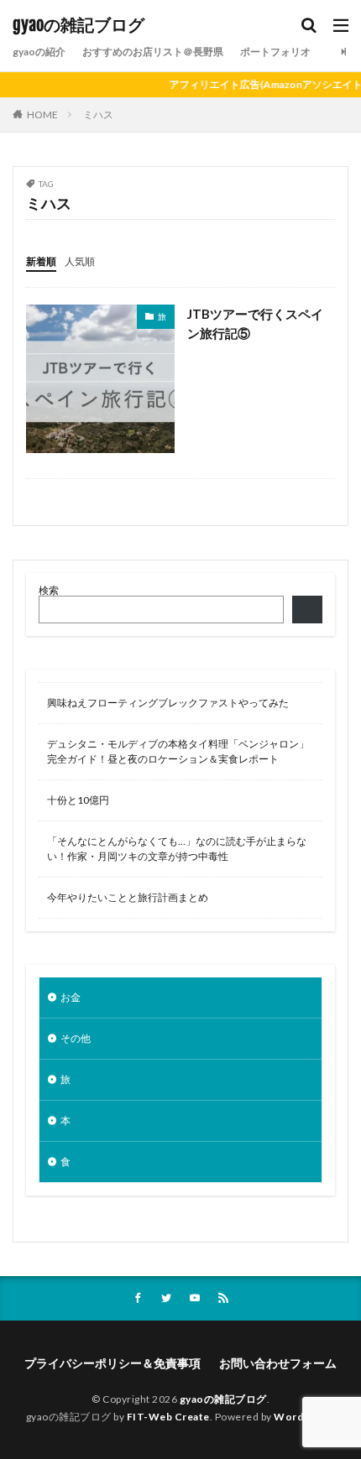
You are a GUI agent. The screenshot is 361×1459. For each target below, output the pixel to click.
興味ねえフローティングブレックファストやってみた (168, 702)
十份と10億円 (78, 800)
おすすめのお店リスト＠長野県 (152, 51)
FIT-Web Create (168, 1416)
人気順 (80, 261)
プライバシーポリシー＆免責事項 (112, 1363)
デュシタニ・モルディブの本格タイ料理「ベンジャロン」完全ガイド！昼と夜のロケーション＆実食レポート (178, 751)
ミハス (98, 114)
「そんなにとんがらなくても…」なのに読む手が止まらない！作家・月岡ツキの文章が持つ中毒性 (176, 848)
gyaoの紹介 (39, 51)
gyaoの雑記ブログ (78, 25)
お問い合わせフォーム (278, 1363)
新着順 (41, 261)
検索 (49, 590)
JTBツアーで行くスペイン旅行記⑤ (255, 323)
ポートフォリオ (275, 51)
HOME (42, 114)
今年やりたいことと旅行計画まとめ (127, 897)
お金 (70, 997)
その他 (75, 1038)
